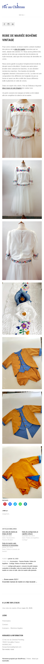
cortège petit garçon (14, 566)
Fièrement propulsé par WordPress (13, 658)
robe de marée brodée (24, 568)
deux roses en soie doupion (12, 88)
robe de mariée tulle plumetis (27, 570)
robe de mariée (19, 49)
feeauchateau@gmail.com (11, 647)
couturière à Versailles (9, 568)
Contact (5, 624)
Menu (21, 15)
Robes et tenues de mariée (23, 563)
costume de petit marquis (29, 566)
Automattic (5, 661)
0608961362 (6, 644)
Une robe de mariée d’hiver (11, 608)
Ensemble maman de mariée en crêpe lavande (18, 582)
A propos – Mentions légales (12, 628)
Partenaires (6, 621)
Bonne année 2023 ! (11, 579)
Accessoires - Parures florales (19, 561)
